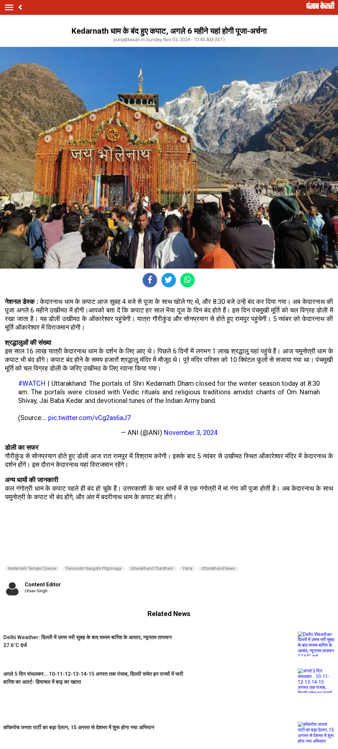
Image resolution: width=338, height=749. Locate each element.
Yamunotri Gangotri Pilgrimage (93, 568)
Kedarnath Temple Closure (32, 568)
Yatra (187, 568)
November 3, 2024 (191, 433)
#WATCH (32, 383)
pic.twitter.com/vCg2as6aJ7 (89, 418)
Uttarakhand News (218, 568)
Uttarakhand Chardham (152, 568)
